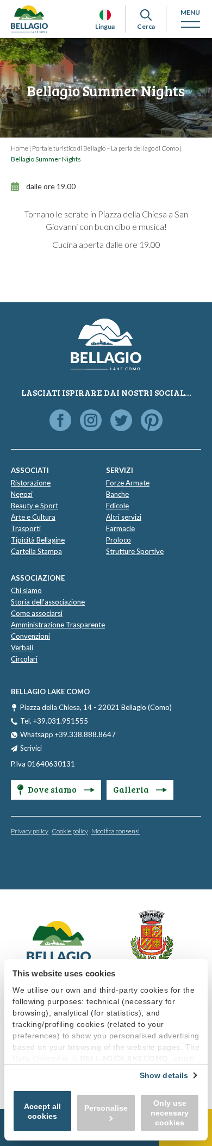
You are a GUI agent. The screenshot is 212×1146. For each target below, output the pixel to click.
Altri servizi (123, 517)
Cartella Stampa (36, 551)
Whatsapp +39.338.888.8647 (68, 734)
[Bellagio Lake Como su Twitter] (121, 421)
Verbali (22, 647)
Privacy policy (29, 831)
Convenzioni (30, 636)
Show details (164, 1075)
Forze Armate (127, 482)
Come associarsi (37, 613)
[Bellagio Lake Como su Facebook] (60, 421)
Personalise (106, 1108)
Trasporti (26, 528)
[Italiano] (105, 15)
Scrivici (31, 748)
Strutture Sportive (135, 551)
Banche (117, 494)
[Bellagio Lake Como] (29, 19)
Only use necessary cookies (170, 1113)
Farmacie (120, 528)
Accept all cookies (42, 1111)
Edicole (117, 505)
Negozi (22, 494)
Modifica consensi (115, 831)
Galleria (132, 789)
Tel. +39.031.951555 (54, 721)
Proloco (118, 539)
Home (19, 148)
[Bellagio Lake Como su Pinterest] (152, 421)
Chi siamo (26, 590)
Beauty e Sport (34, 505)
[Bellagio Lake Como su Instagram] (91, 421)
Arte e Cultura (33, 517)
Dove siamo (53, 789)
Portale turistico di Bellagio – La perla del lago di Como (105, 148)
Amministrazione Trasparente (58, 624)
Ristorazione (31, 482)
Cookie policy (70, 831)
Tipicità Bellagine (38, 539)
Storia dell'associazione (48, 601)
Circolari (24, 659)
